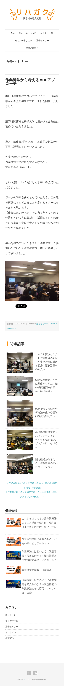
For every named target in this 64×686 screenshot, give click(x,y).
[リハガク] (32, 11)
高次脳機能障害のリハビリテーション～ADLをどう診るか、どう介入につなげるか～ (46, 439)
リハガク (27, 679)
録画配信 (9, 638)
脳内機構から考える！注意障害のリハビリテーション (46, 463)
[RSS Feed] (35, 673)
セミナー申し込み (23, 40)
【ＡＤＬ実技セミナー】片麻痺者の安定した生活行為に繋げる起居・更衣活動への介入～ (46, 362)
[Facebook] (30, 673)
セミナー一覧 (46, 33)
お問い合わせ (32, 48)
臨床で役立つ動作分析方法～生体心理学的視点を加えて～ (46, 412)
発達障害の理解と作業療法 (37, 570)
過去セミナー (42, 40)
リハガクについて (27, 33)
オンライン (10, 615)
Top (13, 33)
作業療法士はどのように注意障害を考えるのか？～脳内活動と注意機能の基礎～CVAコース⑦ (39, 555)
